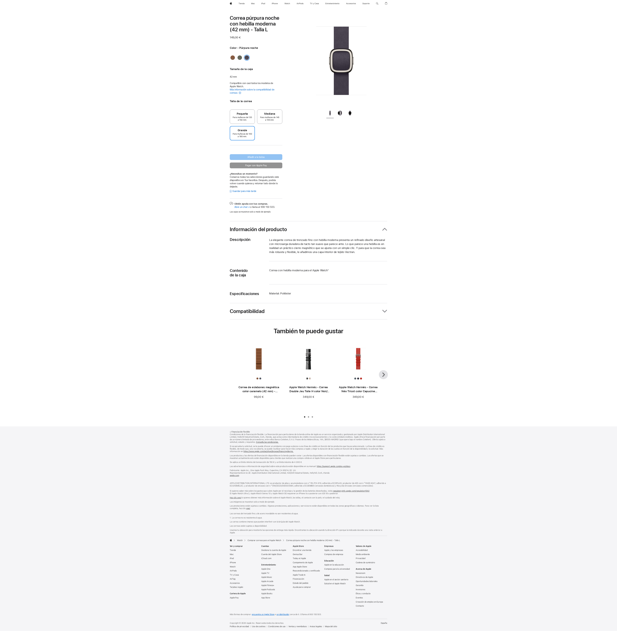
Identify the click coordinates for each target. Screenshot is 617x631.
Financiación (298, 579)
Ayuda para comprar (302, 587)
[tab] (330, 113)
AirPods (233, 571)
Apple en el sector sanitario (336, 579)
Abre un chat (242, 207)
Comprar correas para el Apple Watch (264, 540)
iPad (232, 558)
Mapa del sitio (331, 626)
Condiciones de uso (277, 626)
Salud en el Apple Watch (335, 583)
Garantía (359, 585)
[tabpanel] (341, 61)
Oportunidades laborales (366, 581)
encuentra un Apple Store (263, 614)
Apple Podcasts (268, 589)
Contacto (360, 606)
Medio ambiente (363, 554)
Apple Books (266, 593)
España (384, 623)
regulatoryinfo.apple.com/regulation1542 (351, 491)
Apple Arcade (267, 581)
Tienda (233, 550)
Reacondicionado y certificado (306, 571)
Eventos (359, 598)
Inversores (360, 589)
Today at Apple (299, 558)
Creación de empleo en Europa (369, 602)
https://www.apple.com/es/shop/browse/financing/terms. (268, 451)
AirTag (232, 579)
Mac (232, 554)
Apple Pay (234, 598)
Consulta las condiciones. (267, 442)
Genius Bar (298, 554)
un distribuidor (283, 614)
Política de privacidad (239, 626)
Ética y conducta (363, 593)
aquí (248, 508)
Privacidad (360, 558)
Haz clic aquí (235, 498)
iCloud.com (266, 558)
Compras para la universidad (337, 569)
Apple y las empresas (333, 550)
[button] (377, 3)
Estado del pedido (300, 583)
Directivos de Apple (364, 577)
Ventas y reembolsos (297, 626)
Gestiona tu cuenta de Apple (273, 550)
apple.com (234, 475)
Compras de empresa (333, 554)
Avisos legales (316, 626)
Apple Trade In (299, 575)
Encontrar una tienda (302, 550)
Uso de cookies (258, 626)
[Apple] (231, 540)
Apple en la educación (334, 565)
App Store (265, 598)
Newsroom (360, 573)
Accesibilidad (361, 550)
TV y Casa (234, 575)
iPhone (233, 562)
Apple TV (265, 573)
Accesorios (235, 583)
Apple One (265, 569)
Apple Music (266, 577)
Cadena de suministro (365, 562)
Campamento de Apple (303, 562)
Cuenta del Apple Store (271, 554)
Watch (240, 540)
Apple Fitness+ (267, 585)
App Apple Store (300, 567)
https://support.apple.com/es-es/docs (333, 466)
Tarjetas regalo (236, 587)
